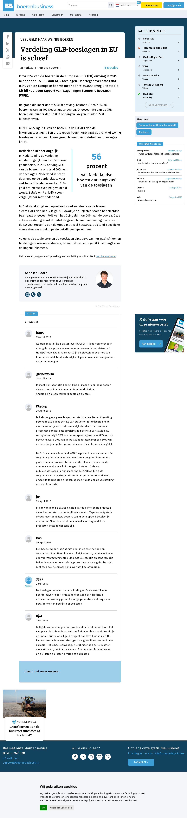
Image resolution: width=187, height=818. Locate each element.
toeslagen (144, 132)
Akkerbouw (38, 14)
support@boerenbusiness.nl (21, 762)
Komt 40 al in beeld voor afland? (153, 163)
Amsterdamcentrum (147, 200)
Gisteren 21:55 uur (175, 160)
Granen (140, 188)
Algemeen (141, 169)
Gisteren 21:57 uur (175, 151)
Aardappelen (143, 151)
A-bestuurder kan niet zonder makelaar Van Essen (160, 172)
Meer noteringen (158, 105)
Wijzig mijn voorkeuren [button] (61, 807)
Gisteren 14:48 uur (175, 169)
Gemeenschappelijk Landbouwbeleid (157, 125)
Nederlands (124, 5)
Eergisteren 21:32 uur (174, 179)
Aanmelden (149, 343)
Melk (6, 14)
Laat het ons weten (106, 256)
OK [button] (43, 807)
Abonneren (152, 5)
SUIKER (141, 191)
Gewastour (57, 14)
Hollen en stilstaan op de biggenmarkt (156, 182)
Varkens (20, 14)
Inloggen (172, 5)
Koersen (93, 14)
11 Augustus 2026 (175, 197)
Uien (139, 160)
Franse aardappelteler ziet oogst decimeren (158, 154)
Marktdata (76, 14)
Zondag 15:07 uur (175, 188)
